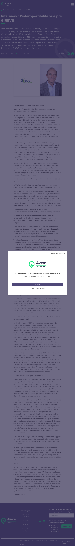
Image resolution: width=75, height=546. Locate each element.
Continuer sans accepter (56, 253)
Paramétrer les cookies (38, 288)
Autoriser (37, 284)
